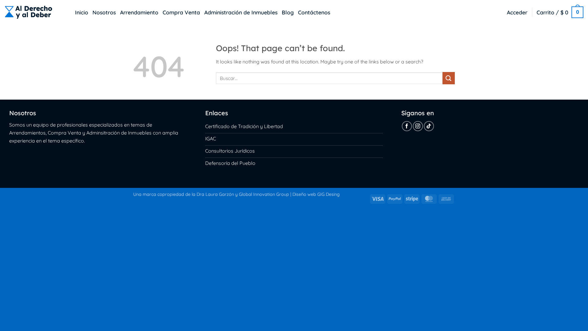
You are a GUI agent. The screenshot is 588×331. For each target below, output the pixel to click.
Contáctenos (314, 12)
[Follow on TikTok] (429, 126)
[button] (517, 12)
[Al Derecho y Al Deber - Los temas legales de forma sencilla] (35, 12)
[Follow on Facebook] (407, 126)
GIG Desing (328, 194)
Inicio (81, 12)
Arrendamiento (139, 12)
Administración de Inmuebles (240, 12)
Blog (288, 12)
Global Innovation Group (264, 194)
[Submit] (449, 78)
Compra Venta (181, 12)
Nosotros (104, 12)
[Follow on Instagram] (418, 126)
